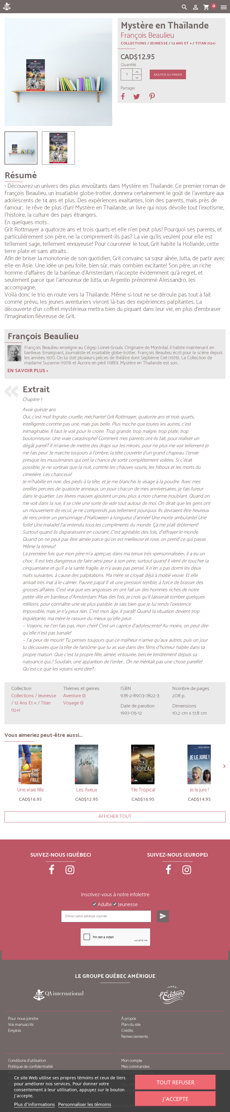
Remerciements (134, 1036)
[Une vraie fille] (30, 764)
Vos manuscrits (21, 1024)
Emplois (14, 1030)
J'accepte (175, 1098)
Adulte (104, 905)
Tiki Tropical (143, 790)
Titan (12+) (205, 43)
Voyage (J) (73, 703)
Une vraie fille (30, 790)
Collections (133, 43)
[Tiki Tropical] (143, 764)
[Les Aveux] (86, 764)
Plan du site (131, 1024)
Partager (128, 89)
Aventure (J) (74, 696)
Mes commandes (135, 1066)
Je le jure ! (199, 790)
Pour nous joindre (23, 1018)
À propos (128, 1018)
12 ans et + (181, 43)
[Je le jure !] (199, 764)
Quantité (128, 65)
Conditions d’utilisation (27, 1060)
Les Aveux (86, 790)
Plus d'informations (34, 1104)
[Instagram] (70, 871)
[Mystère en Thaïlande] (20, 147)
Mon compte (131, 1060)
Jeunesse (159, 43)
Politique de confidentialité (30, 1066)
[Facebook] (52, 871)
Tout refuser (175, 1082)
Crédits (127, 1030)
